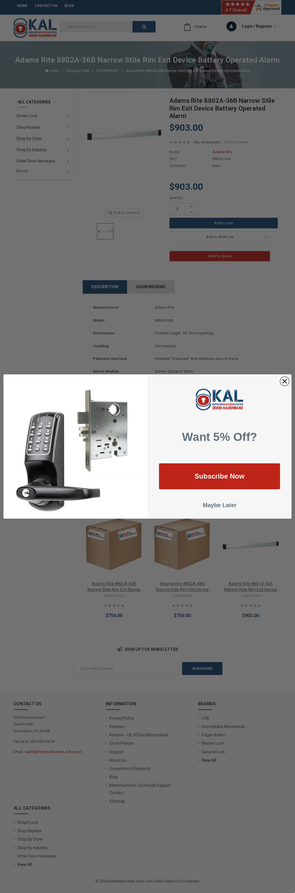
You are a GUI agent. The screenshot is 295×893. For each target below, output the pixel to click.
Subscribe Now (219, 476)
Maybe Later (220, 505)
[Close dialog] (284, 381)
